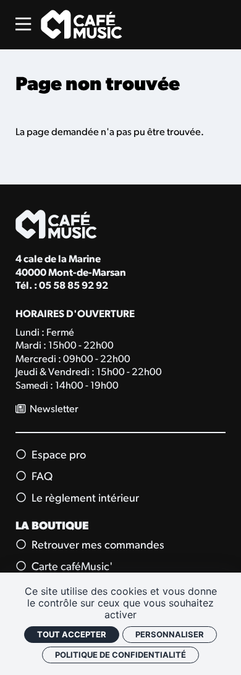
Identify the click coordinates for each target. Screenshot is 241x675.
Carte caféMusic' (71, 567)
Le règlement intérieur (84, 499)
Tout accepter (71, 634)
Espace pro (57, 456)
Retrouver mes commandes (96, 546)
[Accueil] (81, 24)
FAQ (41, 477)
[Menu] (23, 24)
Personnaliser (169, 634)
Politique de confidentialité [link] (120, 655)
